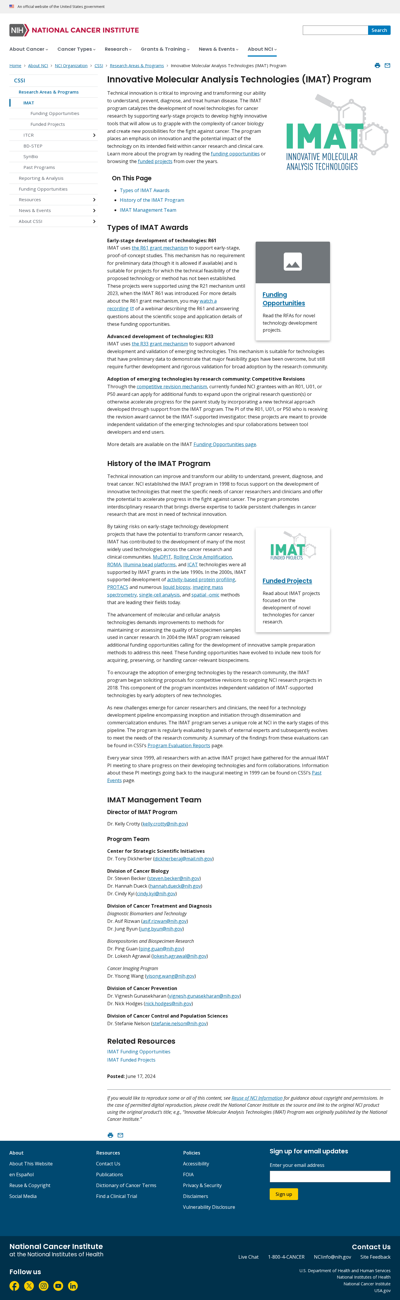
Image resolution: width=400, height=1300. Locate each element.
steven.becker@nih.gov (174, 878)
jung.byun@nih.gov (161, 929)
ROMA (114, 564)
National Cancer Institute (367, 1284)
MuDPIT (162, 557)
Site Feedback (375, 1257)
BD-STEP (32, 146)
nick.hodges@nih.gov (168, 1003)
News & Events (35, 210)
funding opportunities (235, 153)
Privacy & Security (202, 1185)
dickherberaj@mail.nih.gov (183, 858)
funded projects (155, 161)
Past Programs (39, 167)
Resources (30, 199)
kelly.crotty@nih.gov (165, 824)
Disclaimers (195, 1196)
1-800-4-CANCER (286, 1257)
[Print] (377, 65)
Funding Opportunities (54, 113)
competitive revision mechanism (172, 386)
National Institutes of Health (364, 1277)
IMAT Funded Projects (131, 1060)
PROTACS (117, 587)
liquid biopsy (176, 587)
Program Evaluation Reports (179, 745)
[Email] (387, 65)
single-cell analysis (159, 594)
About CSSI (30, 221)
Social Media (23, 1196)
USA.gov (383, 1290)
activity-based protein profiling (201, 579)
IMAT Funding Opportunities (138, 1051)
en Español (21, 1174)
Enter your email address (297, 1165)
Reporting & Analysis (41, 178)
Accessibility (196, 1163)
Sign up (284, 1194)
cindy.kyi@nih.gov (156, 893)
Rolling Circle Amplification (203, 557)
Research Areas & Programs (49, 92)
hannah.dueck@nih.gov (175, 886)
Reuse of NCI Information (257, 1098)
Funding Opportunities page (225, 444)
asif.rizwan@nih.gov (165, 921)
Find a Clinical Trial (116, 1196)
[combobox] (335, 30)
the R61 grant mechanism (160, 248)
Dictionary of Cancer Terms (126, 1185)
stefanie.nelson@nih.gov (179, 1023)
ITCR (28, 135)
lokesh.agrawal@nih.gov (179, 956)
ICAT (192, 564)
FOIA (188, 1174)
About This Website (31, 1163)
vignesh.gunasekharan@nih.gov (204, 996)
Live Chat (248, 1257)
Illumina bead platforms (149, 564)
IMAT (28, 103)
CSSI (19, 80)
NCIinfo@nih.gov (332, 1257)
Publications (109, 1174)
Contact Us (108, 1163)
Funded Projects (47, 124)
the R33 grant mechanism (160, 343)
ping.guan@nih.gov (161, 948)
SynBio (30, 156)
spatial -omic (205, 594)
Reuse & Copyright (29, 1185)
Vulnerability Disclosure (209, 1207)
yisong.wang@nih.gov (170, 976)
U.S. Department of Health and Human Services (345, 1270)
